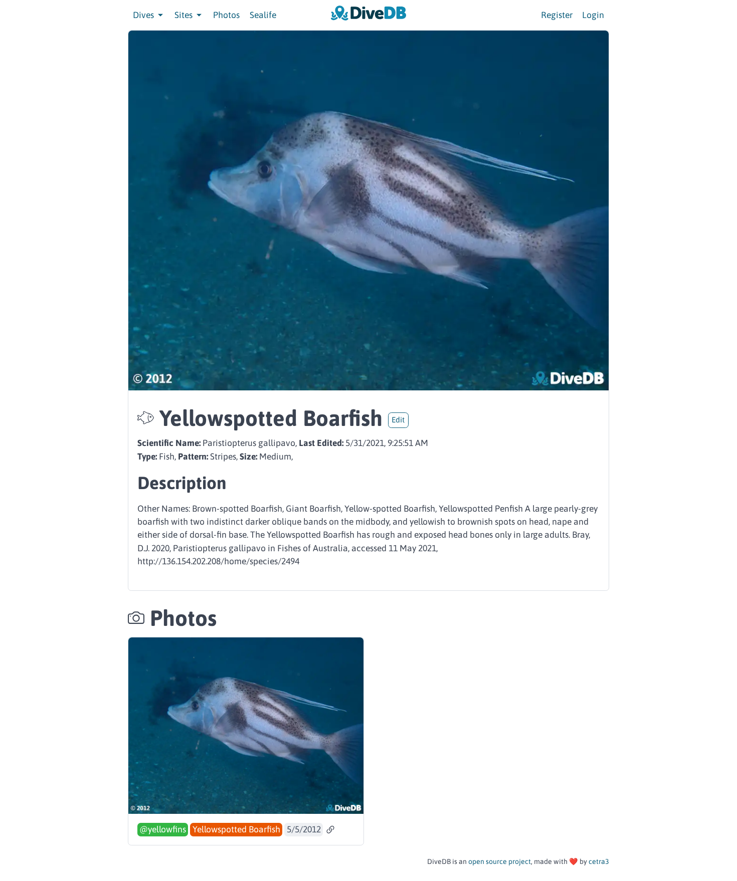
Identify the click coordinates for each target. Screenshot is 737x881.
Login (593, 15)
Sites (184, 15)
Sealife (263, 15)
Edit (398, 419)
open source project (499, 861)
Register (557, 15)
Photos (226, 15)
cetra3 (599, 861)
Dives (144, 15)
